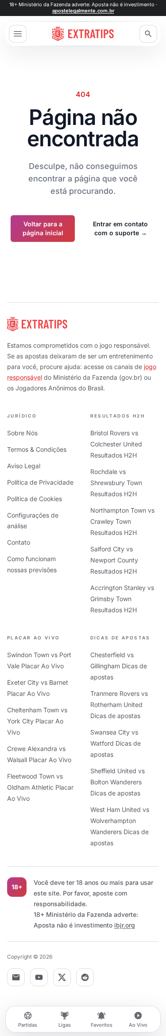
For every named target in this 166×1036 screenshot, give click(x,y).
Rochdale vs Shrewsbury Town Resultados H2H (116, 483)
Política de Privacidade (40, 482)
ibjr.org (124, 925)
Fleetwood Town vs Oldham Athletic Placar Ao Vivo (40, 787)
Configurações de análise (32, 520)
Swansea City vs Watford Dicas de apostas (115, 743)
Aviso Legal (23, 466)
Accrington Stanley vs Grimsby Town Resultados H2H (122, 599)
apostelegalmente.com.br (83, 11)
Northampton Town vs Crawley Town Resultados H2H (122, 521)
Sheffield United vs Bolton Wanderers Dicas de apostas (117, 782)
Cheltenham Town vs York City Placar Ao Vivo (37, 721)
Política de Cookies (34, 498)
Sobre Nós (22, 433)
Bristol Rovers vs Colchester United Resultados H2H (116, 444)
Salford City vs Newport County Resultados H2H (114, 560)
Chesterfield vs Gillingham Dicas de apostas (118, 666)
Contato (18, 542)
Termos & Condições (36, 449)
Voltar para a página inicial (43, 228)
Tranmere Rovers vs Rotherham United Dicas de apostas (119, 704)
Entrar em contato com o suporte (120, 228)
